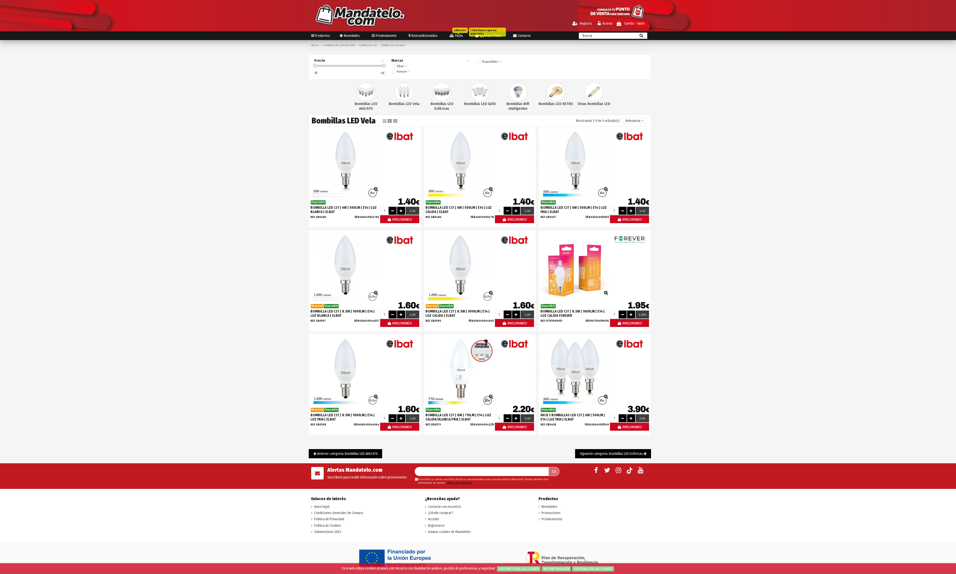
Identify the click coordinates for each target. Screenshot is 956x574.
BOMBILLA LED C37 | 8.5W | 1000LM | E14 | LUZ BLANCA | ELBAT (342, 313)
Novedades (549, 507)
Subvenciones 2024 (327, 532)
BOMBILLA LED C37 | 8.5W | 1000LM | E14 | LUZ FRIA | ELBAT (342, 417)
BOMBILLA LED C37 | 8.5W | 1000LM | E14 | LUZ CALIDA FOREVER (572, 313)
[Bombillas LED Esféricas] (441, 92)
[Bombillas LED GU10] (480, 92)
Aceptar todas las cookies (519, 569)
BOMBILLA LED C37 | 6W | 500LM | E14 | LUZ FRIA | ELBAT (573, 210)
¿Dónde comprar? (440, 513)
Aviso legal (321, 507)
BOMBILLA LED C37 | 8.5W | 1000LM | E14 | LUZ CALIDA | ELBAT (457, 313)
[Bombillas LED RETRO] (555, 92)
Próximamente (551, 519)
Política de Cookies (327, 525)
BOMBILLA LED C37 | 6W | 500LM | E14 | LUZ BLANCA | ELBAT (343, 210)
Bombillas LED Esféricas (441, 106)
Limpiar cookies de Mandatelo (449, 532)
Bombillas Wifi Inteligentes (517, 106)
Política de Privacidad (329, 519)
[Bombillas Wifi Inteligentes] (518, 92)
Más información (556, 569)
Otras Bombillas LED (594, 104)
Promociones (551, 513)
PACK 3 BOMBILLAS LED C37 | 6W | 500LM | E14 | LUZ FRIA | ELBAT (572, 417)
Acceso (607, 23)
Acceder (433, 519)
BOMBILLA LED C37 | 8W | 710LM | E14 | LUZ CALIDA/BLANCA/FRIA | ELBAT (458, 417)
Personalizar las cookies (593, 569)
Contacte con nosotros (444, 507)
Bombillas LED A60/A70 (366, 106)
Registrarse (436, 525)
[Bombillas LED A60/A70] (366, 92)
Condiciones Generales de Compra (338, 513)
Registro (585, 23)
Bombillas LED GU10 (480, 104)
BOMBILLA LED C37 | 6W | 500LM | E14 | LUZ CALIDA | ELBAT (458, 210)
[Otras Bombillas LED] (594, 92)
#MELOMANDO (402, 219)
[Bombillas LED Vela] (404, 92)
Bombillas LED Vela (404, 104)
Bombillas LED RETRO (555, 104)
